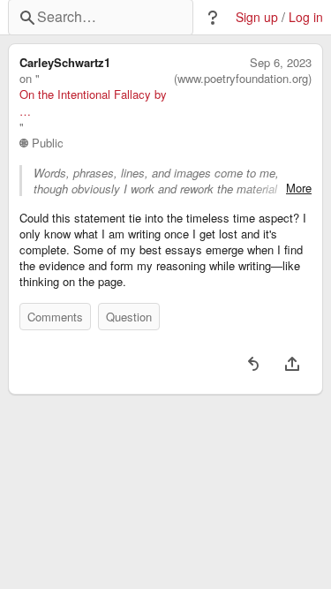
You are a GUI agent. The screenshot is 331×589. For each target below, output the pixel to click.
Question (129, 316)
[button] (212, 17)
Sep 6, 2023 (281, 63)
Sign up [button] (257, 17)
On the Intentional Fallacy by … (93, 102)
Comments (55, 316)
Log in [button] (306, 17)
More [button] (299, 188)
